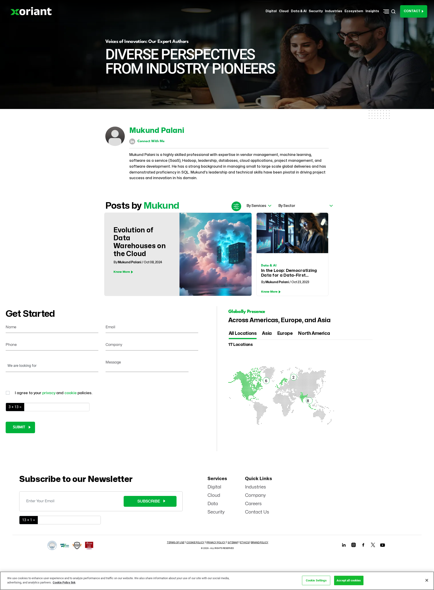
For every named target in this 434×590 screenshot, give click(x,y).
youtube (382, 545)
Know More (121, 272)
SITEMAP (233, 542)
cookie (71, 393)
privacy (49, 393)
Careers (253, 504)
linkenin (344, 545)
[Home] (32, 11)
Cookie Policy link (64, 582)
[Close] (427, 580)
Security (216, 512)
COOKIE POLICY (195, 542)
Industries (255, 487)
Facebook (363, 545)
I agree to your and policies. (53, 393)
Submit (19, 427)
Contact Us (257, 512)
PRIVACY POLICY (216, 542)
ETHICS (245, 542)
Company (255, 495)
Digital (214, 487)
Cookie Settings (316, 580)
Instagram (353, 545)
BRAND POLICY (259, 542)
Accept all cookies (349, 580)
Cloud (214, 495)
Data (213, 504)
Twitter (373, 545)
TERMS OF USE (175, 542)
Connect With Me (151, 141)
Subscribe (148, 501)
